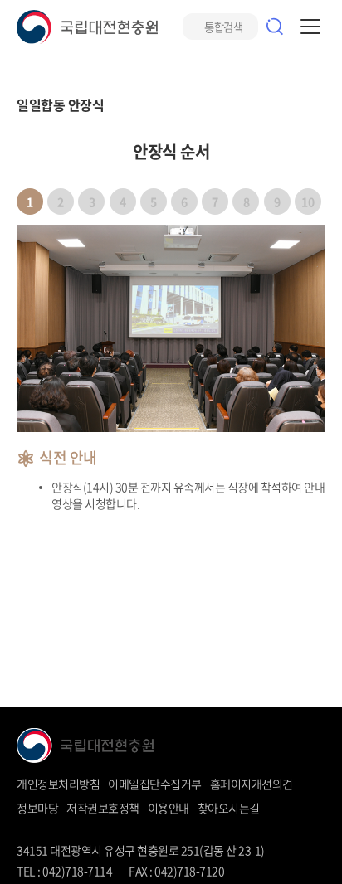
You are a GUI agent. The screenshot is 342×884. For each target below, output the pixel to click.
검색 (274, 26)
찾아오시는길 (229, 807)
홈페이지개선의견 (251, 783)
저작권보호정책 (102, 807)
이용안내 (168, 807)
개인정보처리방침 (58, 783)
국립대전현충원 (87, 27)
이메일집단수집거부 (155, 783)
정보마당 (37, 807)
